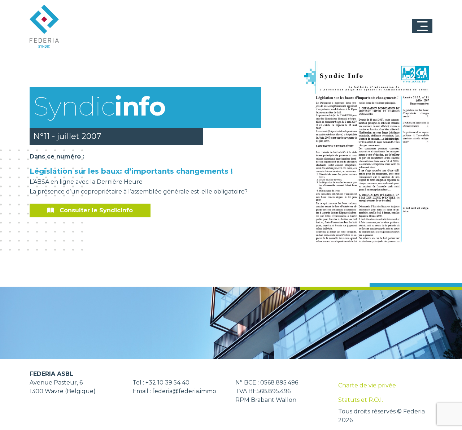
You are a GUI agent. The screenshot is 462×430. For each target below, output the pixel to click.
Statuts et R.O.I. (360, 399)
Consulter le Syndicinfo (96, 210)
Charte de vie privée (367, 385)
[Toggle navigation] (422, 26)
